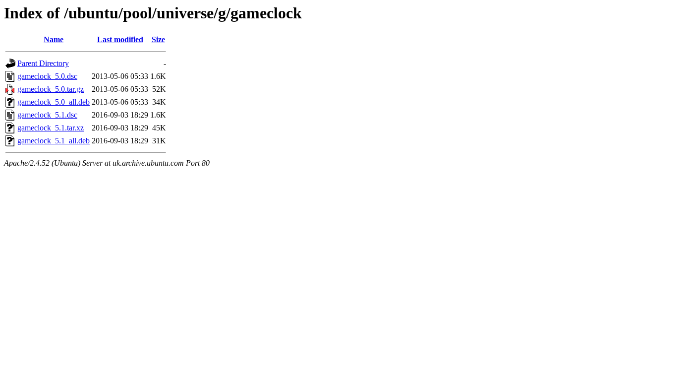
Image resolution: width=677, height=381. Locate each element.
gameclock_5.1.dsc (47, 115)
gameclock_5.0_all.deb (53, 102)
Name (53, 39)
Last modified (120, 39)
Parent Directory (43, 63)
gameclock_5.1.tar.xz (50, 128)
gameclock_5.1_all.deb (53, 140)
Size (158, 39)
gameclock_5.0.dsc (47, 76)
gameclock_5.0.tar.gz (50, 89)
